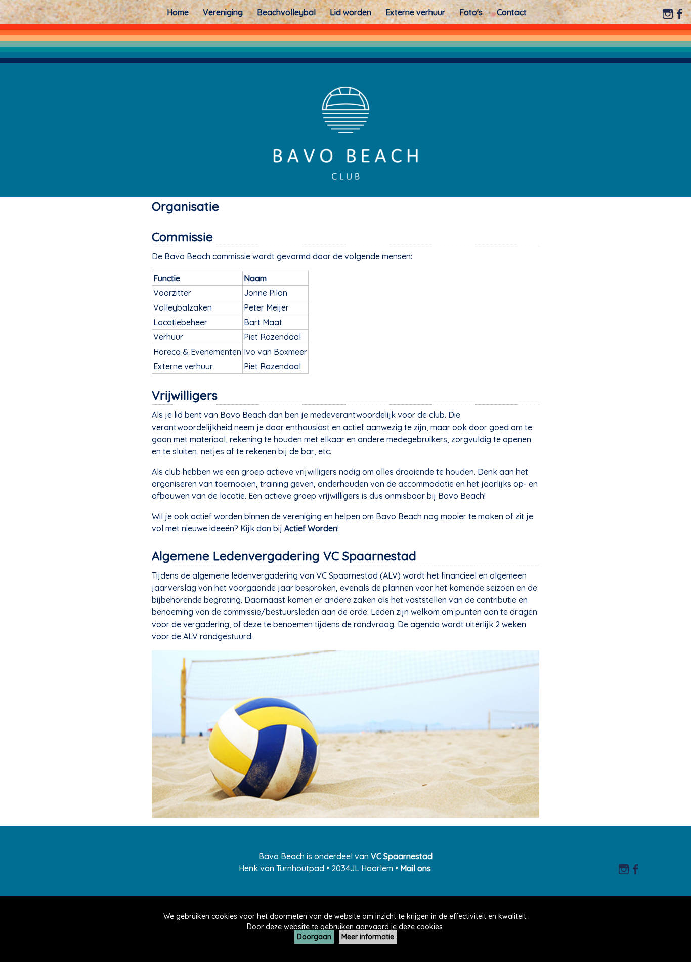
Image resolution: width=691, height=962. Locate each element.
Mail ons (415, 868)
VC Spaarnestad (402, 856)
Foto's (471, 12)
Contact (512, 12)
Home (178, 12)
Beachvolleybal (286, 12)
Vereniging (223, 12)
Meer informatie (367, 936)
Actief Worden (310, 528)
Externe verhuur (415, 12)
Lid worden (350, 12)
